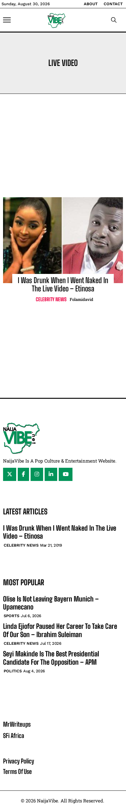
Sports (11, 615)
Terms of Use (17, 771)
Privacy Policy (18, 761)
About (91, 4)
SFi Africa (13, 735)
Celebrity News (51, 299)
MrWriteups (17, 724)
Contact (113, 4)
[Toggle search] (114, 20)
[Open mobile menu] (7, 19)
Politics (13, 671)
